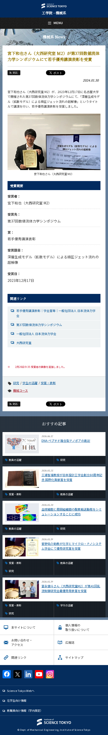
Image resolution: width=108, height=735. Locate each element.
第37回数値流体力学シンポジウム (39, 324)
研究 (16, 383)
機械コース (20, 390)
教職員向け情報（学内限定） (25, 710)
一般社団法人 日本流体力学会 (36, 334)
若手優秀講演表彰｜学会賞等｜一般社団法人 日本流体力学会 (55, 312)
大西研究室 (23, 343)
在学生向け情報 (16, 700)
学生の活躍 (29, 383)
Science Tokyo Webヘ (20, 691)
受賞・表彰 (48, 383)
